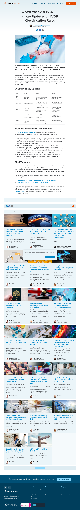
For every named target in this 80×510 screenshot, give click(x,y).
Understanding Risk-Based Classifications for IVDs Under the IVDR (36, 180)
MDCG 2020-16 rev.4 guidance (27, 132)
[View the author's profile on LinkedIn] (30, 25)
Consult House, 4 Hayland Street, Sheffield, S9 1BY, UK (15, 495)
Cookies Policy (30, 253)
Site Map (71, 494)
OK (50, 257)
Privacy (70, 489)
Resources (48, 487)
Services (33, 487)
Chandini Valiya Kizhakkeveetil (42, 25)
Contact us (70, 3)
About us (63, 489)
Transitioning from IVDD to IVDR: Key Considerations (32, 182)
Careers (62, 494)
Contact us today (20, 191)
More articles (40, 467)
